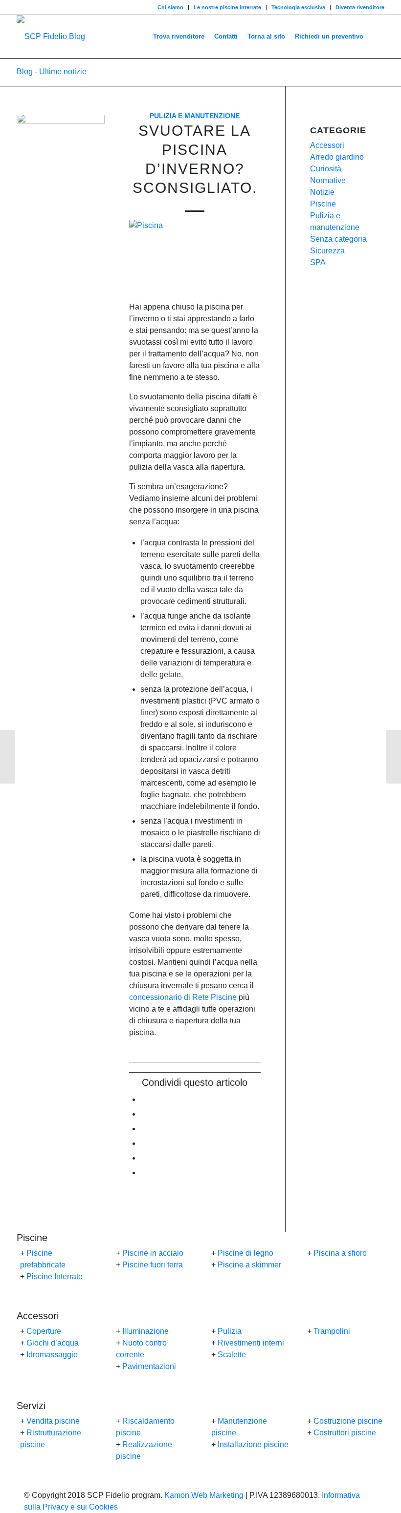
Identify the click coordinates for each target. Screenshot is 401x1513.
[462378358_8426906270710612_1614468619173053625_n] (51, 36)
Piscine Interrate (54, 1276)
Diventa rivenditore (359, 7)
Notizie (322, 192)
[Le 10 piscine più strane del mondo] (7, 757)
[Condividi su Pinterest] (143, 1128)
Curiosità (325, 169)
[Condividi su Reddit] (143, 1158)
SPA (318, 262)
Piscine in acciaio (152, 1253)
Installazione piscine (253, 1444)
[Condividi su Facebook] (143, 1099)
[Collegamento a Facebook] (19, 7)
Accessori (327, 145)
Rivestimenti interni (251, 1343)
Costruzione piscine (347, 1421)
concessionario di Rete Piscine (183, 997)
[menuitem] (171, 7)
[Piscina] (61, 158)
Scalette (232, 1354)
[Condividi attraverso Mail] (143, 1172)
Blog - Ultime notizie (52, 71)
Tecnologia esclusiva (298, 7)
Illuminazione (145, 1331)
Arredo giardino (337, 157)
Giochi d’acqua (52, 1343)
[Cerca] (376, 36)
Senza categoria (338, 239)
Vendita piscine (53, 1421)
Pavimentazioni (149, 1366)
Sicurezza (327, 251)
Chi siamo (170, 7)
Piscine (323, 204)
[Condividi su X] (143, 1114)
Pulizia (230, 1331)
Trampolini (331, 1331)
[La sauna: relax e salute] (393, 757)
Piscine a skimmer (249, 1265)
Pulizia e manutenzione (195, 116)
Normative (328, 180)
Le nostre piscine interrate (227, 7)
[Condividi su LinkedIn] (143, 1143)
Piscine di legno (245, 1253)
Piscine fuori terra (152, 1265)
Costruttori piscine (344, 1433)
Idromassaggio (52, 1354)
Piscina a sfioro (340, 1253)
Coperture (43, 1331)
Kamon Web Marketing (204, 1495)
